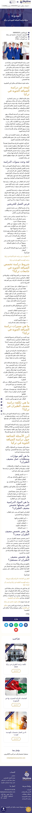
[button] (17, 2)
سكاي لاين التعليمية (13, 598)
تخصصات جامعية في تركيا (14, 34)
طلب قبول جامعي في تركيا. (12, 601)
